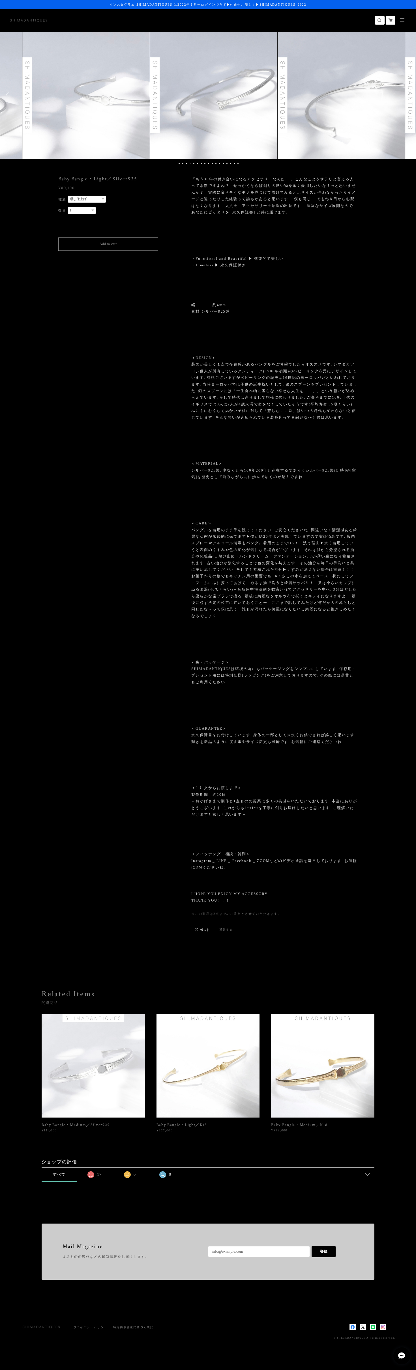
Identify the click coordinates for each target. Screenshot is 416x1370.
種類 (62, 199)
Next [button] (407, 95)
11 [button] (215, 163)
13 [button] (223, 163)
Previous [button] (8, 95)
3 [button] (186, 163)
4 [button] (190, 163)
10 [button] (212, 163)
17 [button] (238, 163)
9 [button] (208, 163)
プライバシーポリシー (90, 1327)
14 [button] (227, 163)
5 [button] (193, 163)
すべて (59, 1174)
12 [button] (219, 163)
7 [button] (201, 163)
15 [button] (230, 163)
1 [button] (179, 163)
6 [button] (197, 163)
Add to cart (108, 244)
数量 (62, 211)
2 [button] (182, 163)
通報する (226, 929)
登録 (323, 1251)
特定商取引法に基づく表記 (133, 1327)
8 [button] (204, 163)
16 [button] (234, 163)
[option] (80, 95)
